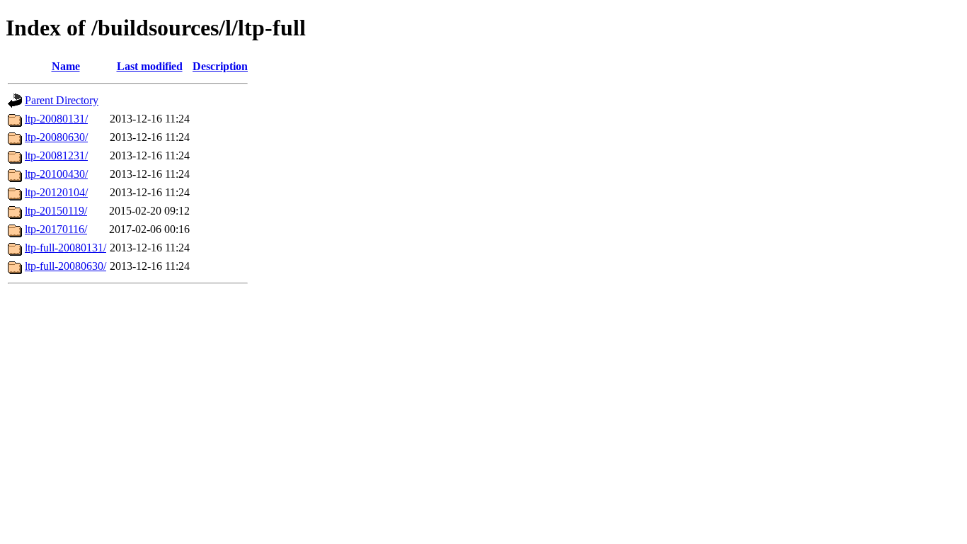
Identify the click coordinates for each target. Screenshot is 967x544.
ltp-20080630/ (56, 137)
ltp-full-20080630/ (65, 266)
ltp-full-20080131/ (65, 248)
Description (220, 66)
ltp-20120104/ (56, 192)
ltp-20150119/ (56, 211)
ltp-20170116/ (56, 229)
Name (66, 66)
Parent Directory (61, 100)
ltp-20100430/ (56, 174)
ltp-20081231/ (56, 155)
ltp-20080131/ (56, 119)
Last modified (150, 66)
